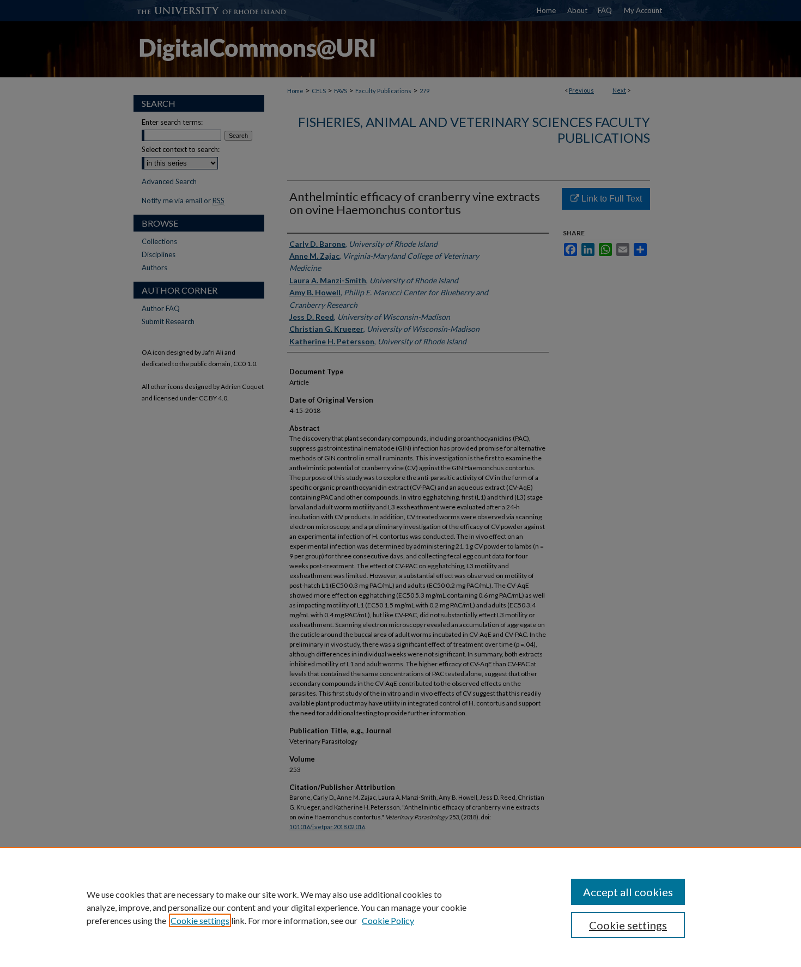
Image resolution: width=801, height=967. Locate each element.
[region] (400, 907)
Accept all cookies (628, 891)
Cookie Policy (388, 920)
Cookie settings (200, 920)
